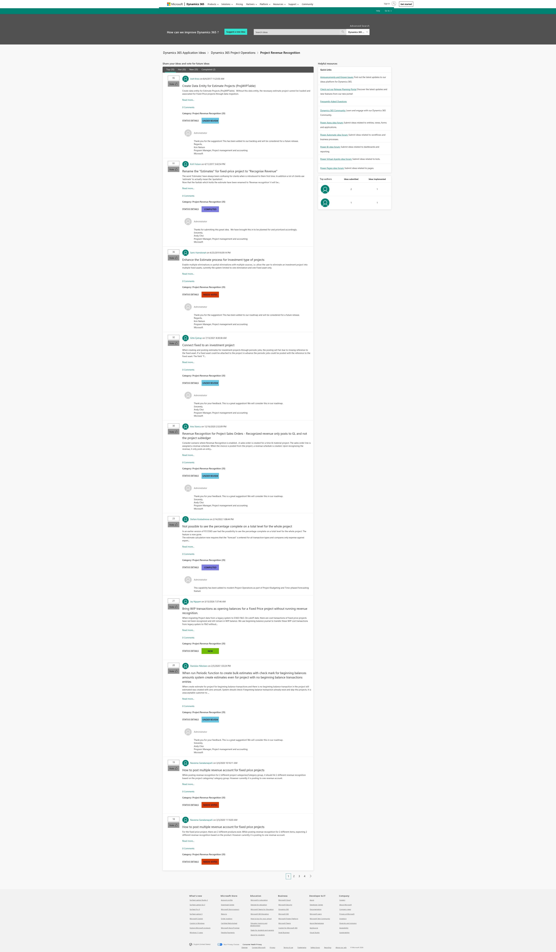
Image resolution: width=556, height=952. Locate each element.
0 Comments (188, 107)
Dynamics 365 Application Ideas (184, 52)
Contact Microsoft (258, 947)
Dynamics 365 (195, 4)
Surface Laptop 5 (196, 914)
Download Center (227, 905)
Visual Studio (315, 932)
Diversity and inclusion (348, 923)
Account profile (227, 900)
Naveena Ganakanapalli (201, 762)
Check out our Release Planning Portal (338, 89)
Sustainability (344, 932)
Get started (406, 4)
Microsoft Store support (230, 909)
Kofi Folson (195, 164)
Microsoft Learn (316, 914)
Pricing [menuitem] (239, 4)
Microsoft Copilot (196, 919)
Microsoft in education (259, 900)
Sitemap (245, 947)
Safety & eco (315, 947)
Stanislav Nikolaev (198, 665)
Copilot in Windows (197, 923)
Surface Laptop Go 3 (197, 905)
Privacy (272, 947)
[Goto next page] (311, 876)
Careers (342, 900)
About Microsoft (345, 905)
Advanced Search (360, 25)
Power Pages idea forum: (332, 168)
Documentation (315, 909)
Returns (224, 914)
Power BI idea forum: (330, 146)
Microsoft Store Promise (230, 928)
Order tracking (226, 919)
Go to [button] (387, 10)
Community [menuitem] (307, 4)
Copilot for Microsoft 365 (287, 928)
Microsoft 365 (283, 914)
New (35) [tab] (193, 69)
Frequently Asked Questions (333, 101)
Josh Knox (195, 78)
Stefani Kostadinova (199, 519)
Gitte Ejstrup (196, 337)
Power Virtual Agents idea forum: (336, 159)
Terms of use (288, 947)
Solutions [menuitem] (225, 4)
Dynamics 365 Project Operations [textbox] (356, 32)
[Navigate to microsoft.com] (175, 4)
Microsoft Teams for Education (262, 909)
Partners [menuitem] (250, 4)
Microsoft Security (285, 905)
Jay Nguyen (195, 601)
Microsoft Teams (284, 923)
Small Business (283, 932)
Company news (345, 909)
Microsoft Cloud (284, 900)
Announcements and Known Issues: (336, 77)
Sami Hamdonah (198, 252)
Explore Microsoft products (200, 928)
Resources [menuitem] (278, 4)
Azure (312, 900)
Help (378, 10)
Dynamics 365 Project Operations (233, 52)
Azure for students (258, 935)
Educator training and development (258, 924)
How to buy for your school (261, 919)
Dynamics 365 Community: (333, 110)
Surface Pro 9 (195, 909)
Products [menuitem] (212, 4)
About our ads (341, 947)
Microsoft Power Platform (288, 919)
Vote (172, 84)
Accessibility (343, 928)
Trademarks (301, 947)
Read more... (188, 99)
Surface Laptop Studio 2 (199, 900)
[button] (389, 3)
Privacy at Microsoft (346, 914)
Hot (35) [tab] (182, 69)
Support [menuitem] (292, 4)
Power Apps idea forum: (331, 122)
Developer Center (316, 905)
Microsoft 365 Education (260, 914)
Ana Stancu (195, 426)
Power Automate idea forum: (334, 134)
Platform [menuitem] (264, 4)
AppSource (314, 928)
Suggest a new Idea (235, 31)
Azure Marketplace (317, 923)
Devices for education (259, 905)
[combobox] (312, 30)
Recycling (327, 947)
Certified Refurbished (229, 923)
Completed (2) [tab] (208, 69)
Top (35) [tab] (170, 69)
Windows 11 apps (196, 932)
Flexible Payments (228, 932)
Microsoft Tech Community (320, 919)
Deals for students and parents (262, 930)
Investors (342, 919)
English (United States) (202, 944)
